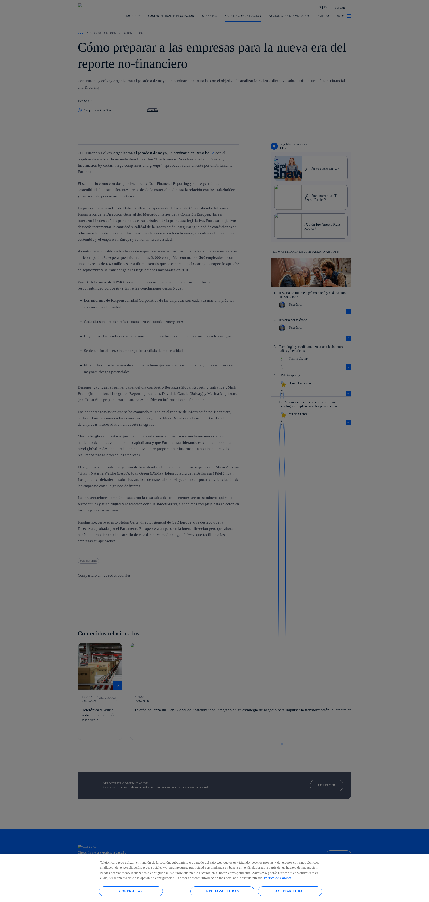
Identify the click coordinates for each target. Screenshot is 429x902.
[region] (214, 878)
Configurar (131, 891)
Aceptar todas (289, 891)
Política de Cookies (277, 878)
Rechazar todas (222, 891)
